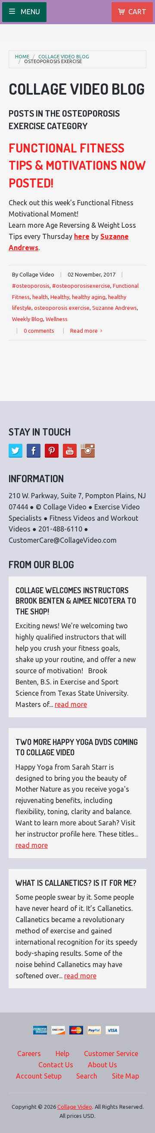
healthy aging (88, 297)
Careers (29, 1053)
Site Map (125, 1076)
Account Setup (39, 1076)
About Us (102, 1065)
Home (22, 56)
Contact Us (55, 1065)
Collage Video (74, 1107)
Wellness (57, 319)
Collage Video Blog (63, 56)
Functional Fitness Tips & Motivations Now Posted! (77, 165)
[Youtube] (70, 451)
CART (137, 12)
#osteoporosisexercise (81, 286)
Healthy (59, 297)
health (40, 297)
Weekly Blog (27, 319)
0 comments (39, 331)
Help (62, 1053)
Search (86, 1076)
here (82, 236)
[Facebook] (33, 451)
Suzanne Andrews (114, 308)
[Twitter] (15, 451)
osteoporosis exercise (53, 61)
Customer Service (111, 1053)
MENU (29, 12)
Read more (84, 331)
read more (71, 704)
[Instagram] (88, 451)
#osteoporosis (31, 286)
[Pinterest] (52, 451)
